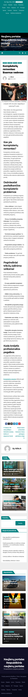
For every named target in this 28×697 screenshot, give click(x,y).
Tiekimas (15, 10)
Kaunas (5, 4)
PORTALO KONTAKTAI (15, 13)
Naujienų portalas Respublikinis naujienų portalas (14, 40)
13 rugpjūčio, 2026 (11, 621)
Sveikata (10, 10)
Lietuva (15, 4)
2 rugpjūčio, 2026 (10, 638)
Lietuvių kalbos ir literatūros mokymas (13, 556)
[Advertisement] (14, 23)
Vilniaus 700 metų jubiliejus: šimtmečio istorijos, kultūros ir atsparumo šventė (9, 432)
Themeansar (14, 678)
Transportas (21, 10)
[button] (19, 53)
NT (18, 7)
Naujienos (13, 7)
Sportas (4, 10)
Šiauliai (3, 7)
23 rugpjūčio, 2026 (11, 586)
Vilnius (8, 7)
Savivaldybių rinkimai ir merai (11, 560)
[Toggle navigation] (25, 53)
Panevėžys (20, 4)
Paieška (5, 518)
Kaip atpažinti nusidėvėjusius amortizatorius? (11, 583)
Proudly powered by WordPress (9, 676)
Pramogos (22, 7)
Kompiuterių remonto (10, 379)
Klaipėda (10, 4)
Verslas (7, 13)
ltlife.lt (12, 77)
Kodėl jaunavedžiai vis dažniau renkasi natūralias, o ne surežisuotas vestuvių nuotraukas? (14, 544)
